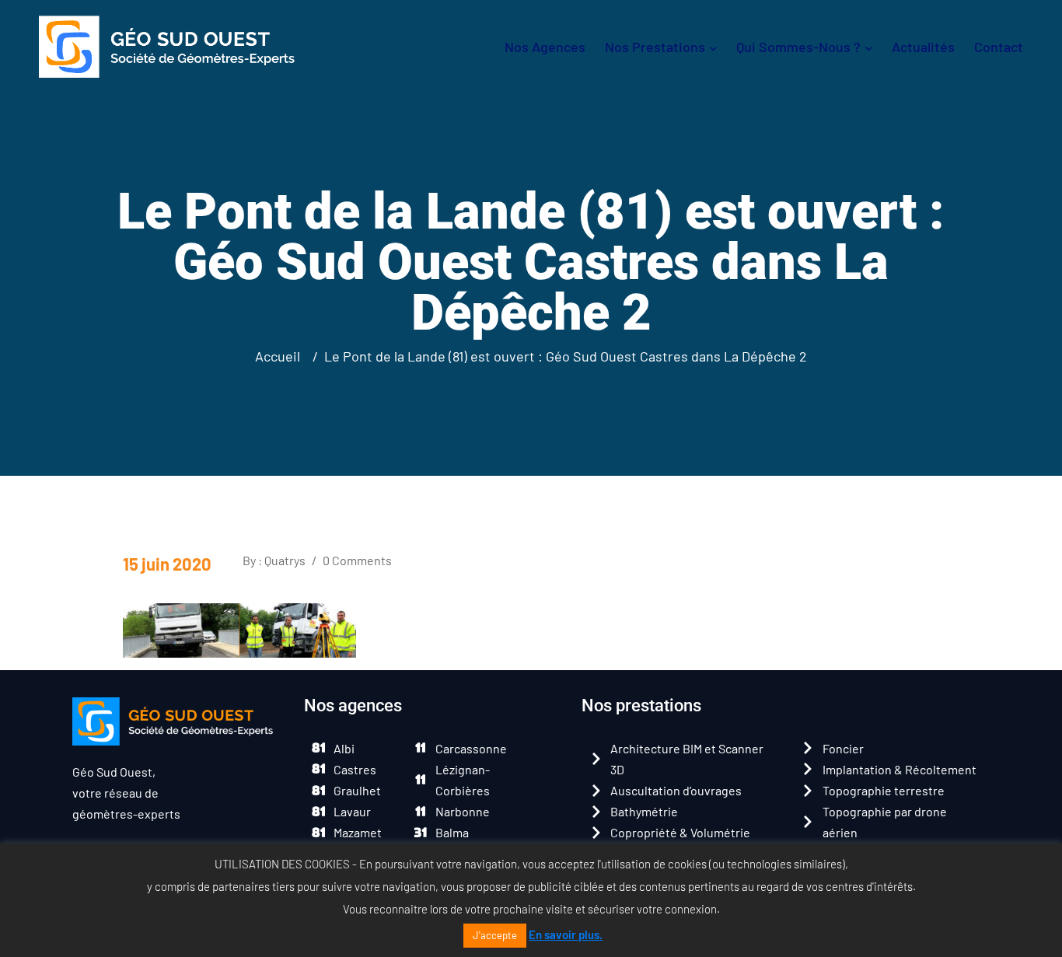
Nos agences (545, 46)
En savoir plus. (566, 934)
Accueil (280, 356)
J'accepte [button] (495, 935)
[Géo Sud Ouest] (167, 44)
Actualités (923, 46)
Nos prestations (655, 46)
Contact (998, 46)
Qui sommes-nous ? (798, 46)
